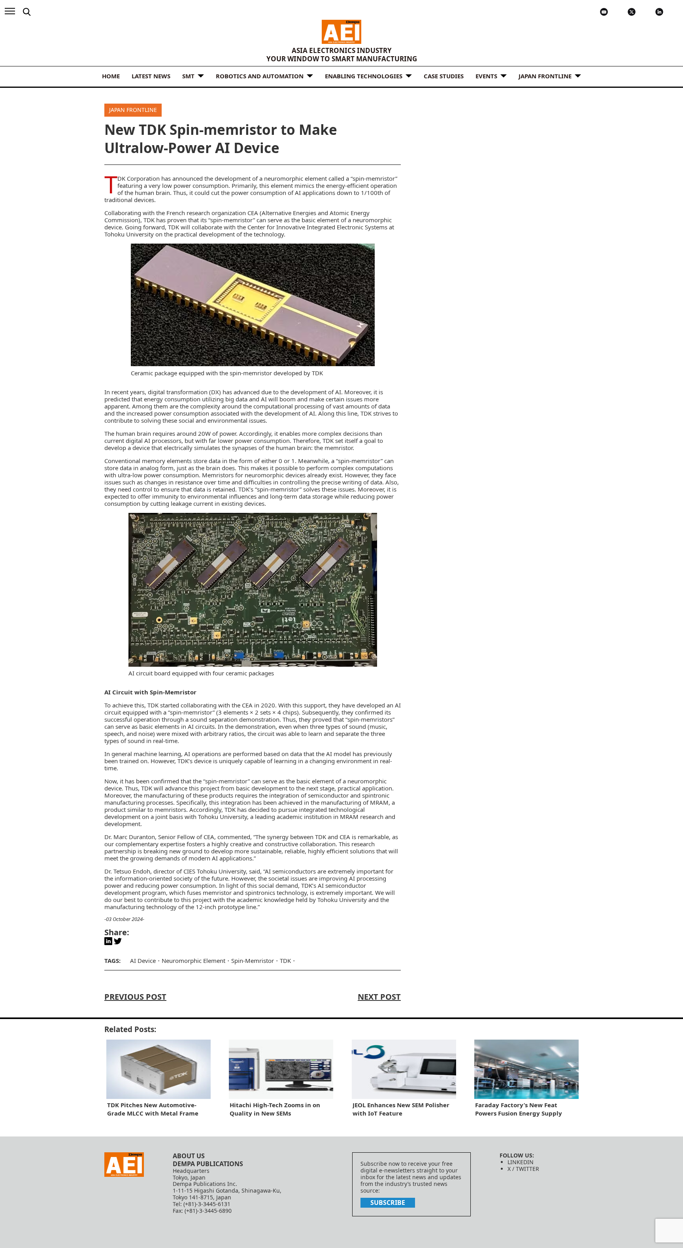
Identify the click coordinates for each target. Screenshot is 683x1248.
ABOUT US (189, 1156)
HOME (111, 76)
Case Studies (444, 76)
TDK (285, 960)
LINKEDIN (521, 1162)
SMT (188, 76)
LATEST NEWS (151, 76)
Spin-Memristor (252, 960)
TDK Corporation (138, 178)
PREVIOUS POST (135, 996)
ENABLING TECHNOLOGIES (363, 76)
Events (486, 76)
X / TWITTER (523, 1168)
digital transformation (178, 392)
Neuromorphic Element (193, 960)
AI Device (143, 960)
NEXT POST (379, 996)
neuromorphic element (295, 178)
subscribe (387, 1202)
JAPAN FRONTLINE (545, 76)
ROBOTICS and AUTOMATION (260, 76)
